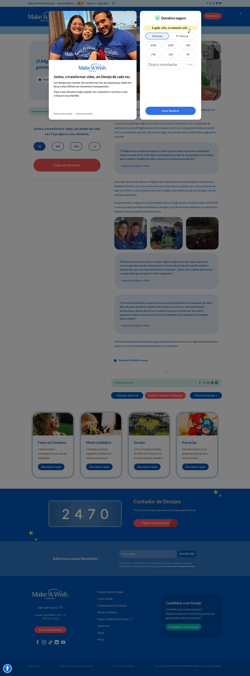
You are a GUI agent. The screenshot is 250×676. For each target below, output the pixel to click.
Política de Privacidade (63, 113)
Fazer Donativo (170, 110)
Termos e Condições (84, 113)
